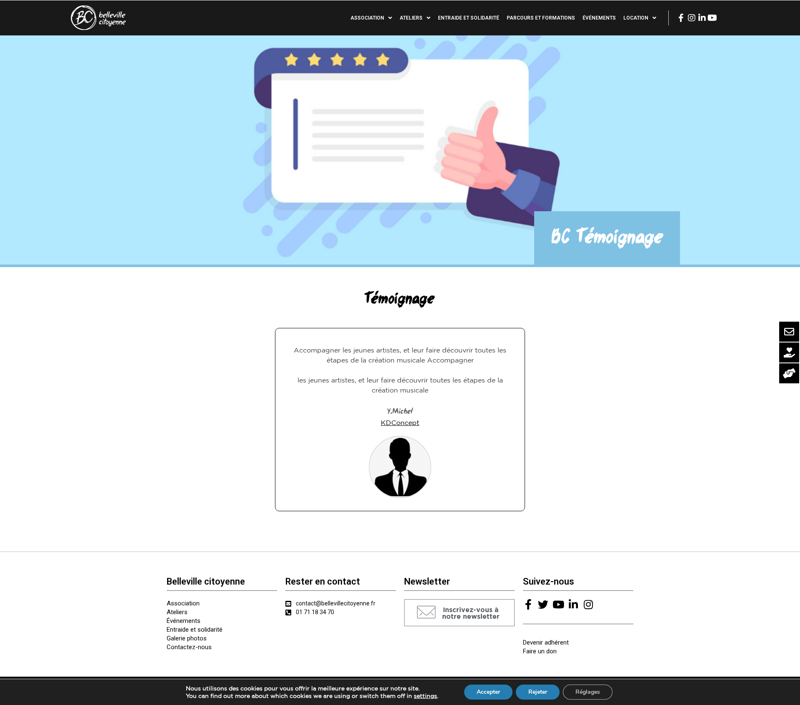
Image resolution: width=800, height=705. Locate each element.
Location (635, 18)
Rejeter (537, 692)
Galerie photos (187, 638)
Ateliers (177, 612)
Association (183, 603)
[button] (459, 612)
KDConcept (400, 422)
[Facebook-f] (681, 18)
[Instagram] (692, 18)
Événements (599, 18)
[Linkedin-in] (702, 18)
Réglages (587, 692)
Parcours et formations (541, 18)
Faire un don (540, 651)
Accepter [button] (488, 692)
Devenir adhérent (546, 642)
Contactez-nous (189, 647)
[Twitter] (543, 604)
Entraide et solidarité (468, 18)
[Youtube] (712, 18)
